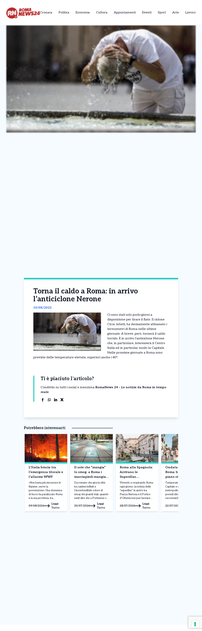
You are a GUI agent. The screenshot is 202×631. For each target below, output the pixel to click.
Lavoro (190, 12)
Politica (64, 12)
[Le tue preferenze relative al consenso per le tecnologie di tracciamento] (195, 624)
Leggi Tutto (55, 505)
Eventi (147, 12)
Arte (175, 12)
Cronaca (46, 12)
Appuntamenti (125, 12)
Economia (83, 12)
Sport (162, 12)
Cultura (102, 12)
